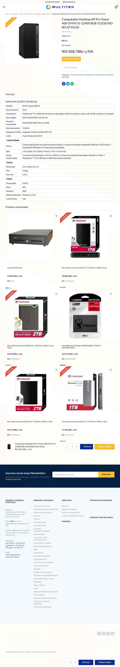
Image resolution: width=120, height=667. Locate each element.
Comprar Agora (104, 662)
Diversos (37, 519)
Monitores (37, 569)
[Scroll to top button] (116, 657)
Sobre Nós (65, 506)
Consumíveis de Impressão (42, 512)
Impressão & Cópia (40, 525)
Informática (14, 14)
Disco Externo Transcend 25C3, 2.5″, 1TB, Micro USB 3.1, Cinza (84, 422)
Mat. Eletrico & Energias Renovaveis (46, 575)
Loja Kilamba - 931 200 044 (15, 545)
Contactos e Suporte (53, 2)
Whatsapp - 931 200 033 (14, 548)
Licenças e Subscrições (41, 566)
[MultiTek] (60, 7)
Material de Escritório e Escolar (44, 579)
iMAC (36, 549)
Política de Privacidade (69, 509)
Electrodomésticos (40, 522)
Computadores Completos (42, 543)
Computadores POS (40, 559)
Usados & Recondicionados (42, 607)
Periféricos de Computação (43, 572)
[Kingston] (63, 365)
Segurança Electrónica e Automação (46, 592)
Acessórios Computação (42, 531)
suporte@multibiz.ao (12, 557)
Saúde (36, 588)
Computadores (89, 75)
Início (7, 14)
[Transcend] (63, 287)
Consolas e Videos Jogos (42, 506)
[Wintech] (8, 288)
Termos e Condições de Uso (71, 512)
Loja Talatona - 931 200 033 (15, 543)
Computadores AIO (40, 540)
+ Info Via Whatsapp (71, 59)
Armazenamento (39, 534)
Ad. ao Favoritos (72, 67)
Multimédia (37, 582)
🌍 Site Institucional (69, 2)
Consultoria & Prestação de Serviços (46, 509)
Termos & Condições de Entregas (73, 516)
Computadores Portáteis (42, 556)
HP (69, 36)
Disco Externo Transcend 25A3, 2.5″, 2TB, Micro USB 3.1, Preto (29, 422)
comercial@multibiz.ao (13, 555)
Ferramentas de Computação (43, 562)
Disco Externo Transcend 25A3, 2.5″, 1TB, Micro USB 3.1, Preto (84, 268)
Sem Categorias (39, 595)
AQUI (12, 521)
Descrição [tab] (10, 94)
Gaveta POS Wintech (14, 268)
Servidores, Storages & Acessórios (45, 598)
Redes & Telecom (39, 585)
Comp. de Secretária (25, 14)
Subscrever (106, 474)
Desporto (37, 516)
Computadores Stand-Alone (41, 14)
